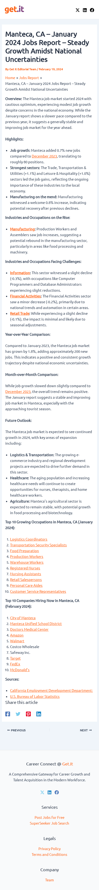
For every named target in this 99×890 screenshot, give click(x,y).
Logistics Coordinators (28, 539)
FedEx (15, 664)
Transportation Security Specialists (38, 545)
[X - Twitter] (77, 10)
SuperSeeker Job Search (49, 823)
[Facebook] (92, 10)
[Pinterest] (28, 713)
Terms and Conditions (49, 854)
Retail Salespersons (26, 579)
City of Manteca (23, 617)
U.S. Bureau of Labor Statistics (35, 696)
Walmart (17, 640)
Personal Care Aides (26, 585)
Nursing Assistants (25, 573)
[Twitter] (18, 713)
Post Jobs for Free (49, 817)
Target (15, 658)
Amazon (17, 635)
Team (49, 879)
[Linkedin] (38, 713)
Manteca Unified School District (36, 623)
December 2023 (44, 156)
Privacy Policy (49, 848)
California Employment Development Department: (51, 690)
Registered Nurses (25, 568)
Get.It (67, 763)
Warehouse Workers (26, 562)
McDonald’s (20, 669)
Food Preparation (24, 550)
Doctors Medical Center (29, 629)
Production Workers (26, 556)
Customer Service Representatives (38, 591)
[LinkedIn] (85, 10)
